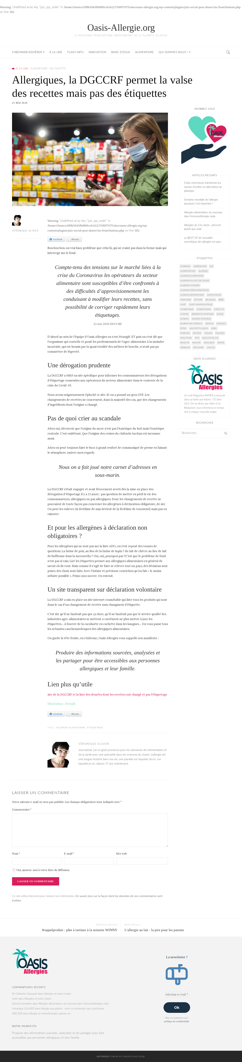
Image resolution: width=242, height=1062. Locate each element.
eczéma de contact (191, 324)
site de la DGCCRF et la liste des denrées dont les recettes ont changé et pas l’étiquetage (107, 694)
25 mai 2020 (19, 103)
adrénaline (200, 266)
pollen (208, 333)
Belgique (210, 300)
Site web (121, 853)
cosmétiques (204, 309)
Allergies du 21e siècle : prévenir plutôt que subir (202, 227)
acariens (185, 266)
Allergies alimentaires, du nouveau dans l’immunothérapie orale (203, 214)
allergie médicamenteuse (195, 290)
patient (197, 333)
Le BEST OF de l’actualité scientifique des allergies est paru (202, 240)
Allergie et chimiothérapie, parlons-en (50, 1013)
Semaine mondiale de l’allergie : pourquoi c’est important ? (201, 201)
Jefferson (103, 1056)
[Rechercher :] (204, 433)
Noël (214, 328)
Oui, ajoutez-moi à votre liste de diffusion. (43, 870)
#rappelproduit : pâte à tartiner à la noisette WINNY (79, 930)
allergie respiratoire (192, 295)
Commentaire (21, 809)
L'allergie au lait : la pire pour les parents (154, 930)
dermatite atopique (203, 314)
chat (183, 304)
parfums (185, 333)
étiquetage (95, 728)
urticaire (198, 347)
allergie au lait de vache (195, 281)
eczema (185, 319)
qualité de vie (210, 338)
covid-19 (219, 309)
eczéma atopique (201, 319)
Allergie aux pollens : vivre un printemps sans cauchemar (72, 1008)
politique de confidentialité (176, 1021)
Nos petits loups (199, 328)
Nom (16, 853)
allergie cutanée (190, 285)
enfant (210, 324)
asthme (198, 300)
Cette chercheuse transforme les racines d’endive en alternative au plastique (203, 187)
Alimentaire (39, 69)
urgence (185, 347)
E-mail (69, 853)
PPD (197, 338)
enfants (221, 324)
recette (185, 343)
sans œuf (209, 343)
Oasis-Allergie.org (121, 27)
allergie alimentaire (71, 728)
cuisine (184, 314)
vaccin (211, 347)
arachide (186, 300)
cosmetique (187, 309)
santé (221, 343)
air (211, 266)
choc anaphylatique (200, 304)
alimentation (188, 271)
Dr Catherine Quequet (24, 993)
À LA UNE (22, 69)
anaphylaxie (214, 295)
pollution (186, 338)
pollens (220, 333)
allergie (203, 271)
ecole (220, 314)
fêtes (183, 328)
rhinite (197, 343)
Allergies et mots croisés (57, 993)
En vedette (58, 69)
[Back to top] (230, 1051)
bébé (221, 300)
